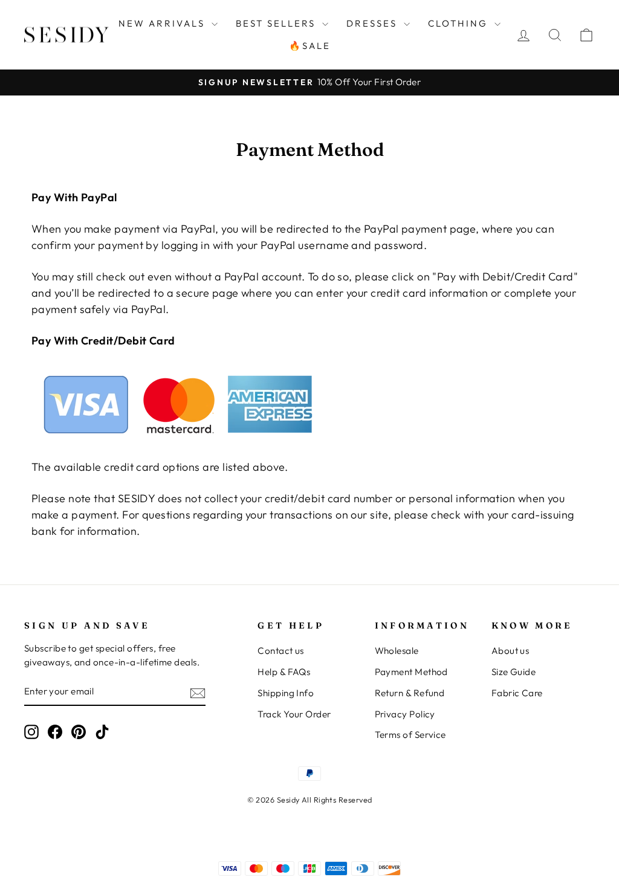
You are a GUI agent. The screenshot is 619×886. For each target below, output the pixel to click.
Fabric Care (517, 693)
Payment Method (411, 671)
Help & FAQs (284, 671)
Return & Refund (410, 693)
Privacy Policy (405, 714)
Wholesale (397, 650)
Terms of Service (410, 734)
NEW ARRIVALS (163, 23)
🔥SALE (310, 45)
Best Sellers (277, 23)
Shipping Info (286, 693)
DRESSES (373, 23)
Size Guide (513, 671)
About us (510, 650)
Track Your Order (294, 714)
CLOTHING (459, 23)
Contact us (281, 650)
